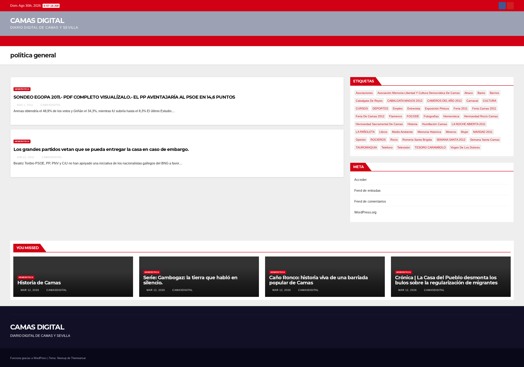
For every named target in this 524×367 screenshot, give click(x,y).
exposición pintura (437, 108)
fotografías (431, 116)
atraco (468, 93)
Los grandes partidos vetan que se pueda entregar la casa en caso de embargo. (101, 149)
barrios (494, 93)
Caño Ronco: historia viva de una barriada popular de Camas (318, 280)
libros (383, 131)
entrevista (413, 108)
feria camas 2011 (484, 108)
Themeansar (78, 358)
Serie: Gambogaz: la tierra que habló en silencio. (190, 280)
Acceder (360, 179)
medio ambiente (402, 131)
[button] (511, 41)
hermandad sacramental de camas (379, 124)
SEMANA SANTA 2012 (451, 139)
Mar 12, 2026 (30, 290)
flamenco (395, 116)
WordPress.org (365, 212)
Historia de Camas (39, 283)
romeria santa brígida (417, 139)
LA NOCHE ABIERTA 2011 (469, 124)
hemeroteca (451, 116)
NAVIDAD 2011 (482, 131)
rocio (394, 139)
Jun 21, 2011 (25, 157)
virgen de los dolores (465, 147)
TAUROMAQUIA (366, 147)
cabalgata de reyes (369, 100)
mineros (451, 131)
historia (412, 124)
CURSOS (362, 108)
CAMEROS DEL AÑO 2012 (444, 100)
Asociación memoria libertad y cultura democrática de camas (418, 93)
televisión (403, 147)
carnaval (472, 100)
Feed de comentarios (370, 201)
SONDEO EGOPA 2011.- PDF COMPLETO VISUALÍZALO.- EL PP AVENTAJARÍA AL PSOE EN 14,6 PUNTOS (124, 97)
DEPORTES (380, 108)
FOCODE (413, 116)
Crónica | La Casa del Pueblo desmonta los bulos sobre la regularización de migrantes (446, 280)
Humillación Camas (434, 124)
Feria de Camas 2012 (370, 116)
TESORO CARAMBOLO (430, 147)
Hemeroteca (22, 89)
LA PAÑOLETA (365, 131)
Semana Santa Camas (484, 139)
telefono (387, 147)
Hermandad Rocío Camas (481, 116)
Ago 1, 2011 (25, 105)
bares (481, 93)
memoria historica (429, 131)
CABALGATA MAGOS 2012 (404, 100)
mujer (464, 131)
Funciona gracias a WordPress (28, 358)
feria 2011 (461, 108)
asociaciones (364, 93)
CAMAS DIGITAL (37, 20)
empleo (398, 108)
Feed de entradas (367, 190)
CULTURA (489, 100)
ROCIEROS (378, 139)
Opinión (361, 139)
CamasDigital (50, 105)
